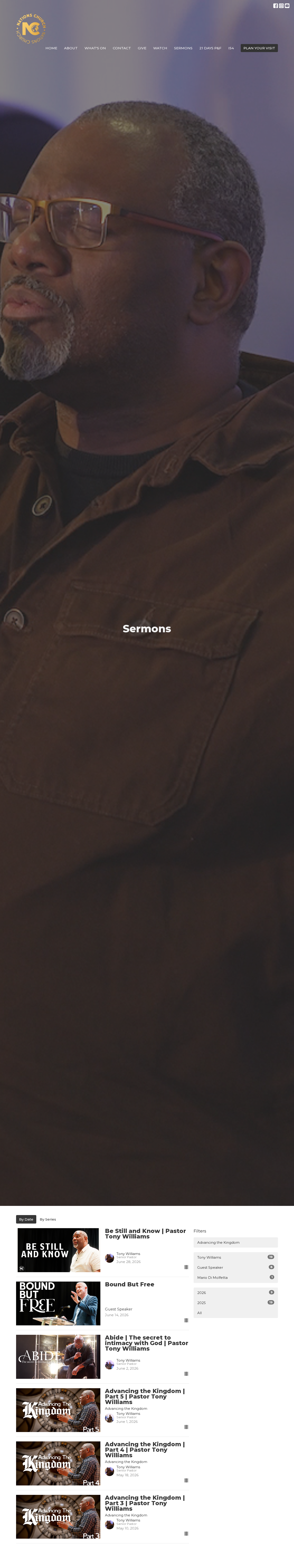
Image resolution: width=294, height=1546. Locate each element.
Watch (160, 48)
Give (142, 48)
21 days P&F (210, 48)
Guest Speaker (235, 1267)
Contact (122, 48)
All (199, 1313)
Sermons (183, 48)
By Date (26, 1219)
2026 (235, 1292)
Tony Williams (235, 1257)
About (71, 48)
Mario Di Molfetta (235, 1277)
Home (51, 48)
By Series (48, 1219)
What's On (95, 48)
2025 (235, 1302)
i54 (231, 48)
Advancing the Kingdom (218, 1242)
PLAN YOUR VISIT (259, 48)
